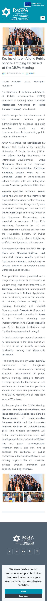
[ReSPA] (15, 13)
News (31, 73)
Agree (23, 591)
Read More (23, 596)
